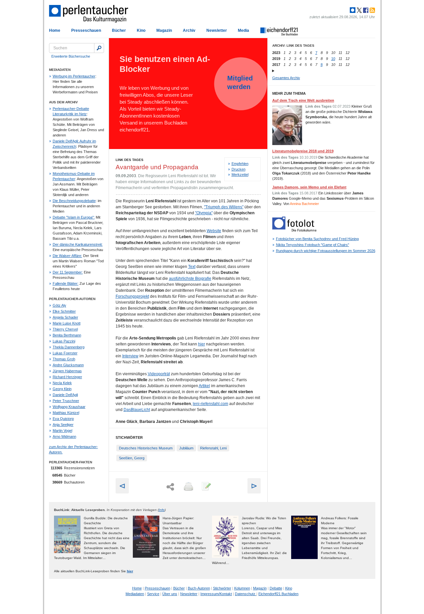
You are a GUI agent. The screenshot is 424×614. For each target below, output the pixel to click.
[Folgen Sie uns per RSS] (371, 10)
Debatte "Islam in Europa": (74, 217)
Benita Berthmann (67, 335)
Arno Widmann (64, 436)
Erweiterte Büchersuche (70, 56)
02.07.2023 (341, 106)
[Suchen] (99, 48)
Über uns (169, 594)
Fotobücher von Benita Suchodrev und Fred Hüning (317, 239)
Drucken (238, 169)
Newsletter (216, 30)
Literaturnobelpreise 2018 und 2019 (303, 151)
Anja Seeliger (63, 425)
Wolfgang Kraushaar (69, 407)
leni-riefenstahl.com (210, 403)
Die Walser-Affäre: (67, 256)
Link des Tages (129, 160)
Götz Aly (59, 305)
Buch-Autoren (199, 588)
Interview (130, 356)
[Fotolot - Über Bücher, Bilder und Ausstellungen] (294, 230)
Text (191, 266)
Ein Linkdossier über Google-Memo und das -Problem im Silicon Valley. (323, 198)
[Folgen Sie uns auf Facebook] (365, 10)
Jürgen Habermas (67, 371)
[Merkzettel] (206, 486)
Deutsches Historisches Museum (146, 448)
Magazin (164, 30)
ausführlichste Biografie (190, 278)
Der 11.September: (68, 272)
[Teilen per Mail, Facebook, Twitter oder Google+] (170, 487)
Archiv (189, 30)
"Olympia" (204, 213)
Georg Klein (62, 389)
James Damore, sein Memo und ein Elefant (309, 187)
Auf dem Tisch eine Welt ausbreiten (303, 100)
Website (214, 231)
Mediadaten (135, 594)
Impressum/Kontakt (216, 594)
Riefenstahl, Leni (213, 448)
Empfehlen (240, 164)
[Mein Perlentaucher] (352, 10)
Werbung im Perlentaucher (74, 76)
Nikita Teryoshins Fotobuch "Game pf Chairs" (312, 245)
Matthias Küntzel (66, 413)
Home (54, 30)
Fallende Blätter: (66, 283)
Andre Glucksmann (68, 365)
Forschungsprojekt (132, 296)
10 (333, 59)
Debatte (276, 588)
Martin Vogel (62, 431)
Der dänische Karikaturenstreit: (78, 244)
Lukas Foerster (65, 353)
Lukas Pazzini (64, 341)
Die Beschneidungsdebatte (74, 201)
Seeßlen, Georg (131, 458)
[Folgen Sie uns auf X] (358, 10)
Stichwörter (222, 588)
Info (162, 510)
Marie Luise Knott (66, 323)
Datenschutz (245, 594)
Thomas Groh (64, 359)
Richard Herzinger (67, 377)
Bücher (119, 30)
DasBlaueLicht (137, 409)
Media (243, 30)
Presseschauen (86, 30)
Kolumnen (242, 588)
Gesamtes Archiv (286, 78)
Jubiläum (186, 448)
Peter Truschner (66, 401)
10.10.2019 (308, 157)
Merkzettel (240, 175)
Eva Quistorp (63, 419)
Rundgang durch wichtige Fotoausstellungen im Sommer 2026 (325, 251)
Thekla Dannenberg (68, 347)
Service (153, 594)
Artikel (204, 386)
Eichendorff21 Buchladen (278, 594)
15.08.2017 (308, 193)
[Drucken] (188, 486)
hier (201, 344)
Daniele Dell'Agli (65, 395)
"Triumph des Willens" (223, 207)
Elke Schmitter (64, 311)
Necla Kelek (62, 383)
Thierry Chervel (65, 329)
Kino (141, 30)
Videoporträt (159, 374)
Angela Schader (65, 317)
